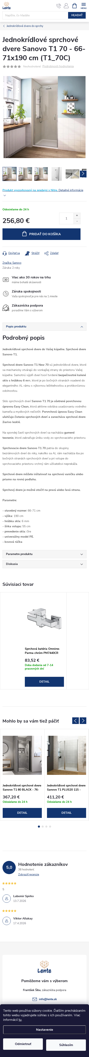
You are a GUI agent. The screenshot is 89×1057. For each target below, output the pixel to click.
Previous (75, 720)
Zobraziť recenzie (28, 874)
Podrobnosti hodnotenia (58, 66)
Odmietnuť (23, 1044)
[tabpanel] (44, 640)
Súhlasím (66, 1045)
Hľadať (77, 15)
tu (20, 1019)
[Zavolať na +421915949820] (58, 5)
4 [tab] (50, 827)
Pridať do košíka (45, 234)
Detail (44, 682)
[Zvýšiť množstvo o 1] (76, 215)
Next (83, 720)
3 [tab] (46, 827)
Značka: (11, 263)
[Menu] (83, 5)
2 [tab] (43, 827)
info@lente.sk (48, 999)
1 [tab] (39, 827)
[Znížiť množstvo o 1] (76, 221)
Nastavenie (44, 1029)
